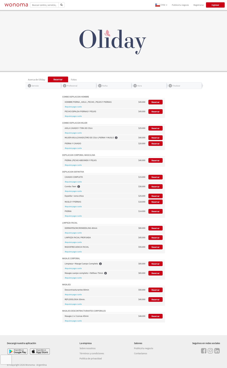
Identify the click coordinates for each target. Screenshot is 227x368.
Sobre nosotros (88, 348)
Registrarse (198, 5)
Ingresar (215, 5)
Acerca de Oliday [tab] (36, 79)
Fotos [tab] (74, 79)
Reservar (155, 102)
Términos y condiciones (92, 353)
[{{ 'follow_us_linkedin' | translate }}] (217, 351)
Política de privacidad (91, 358)
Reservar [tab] (58, 79)
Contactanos (140, 353)
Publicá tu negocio (180, 5)
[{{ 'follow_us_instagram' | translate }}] (210, 351)
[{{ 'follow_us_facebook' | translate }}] (203, 351)
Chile (163, 4)
